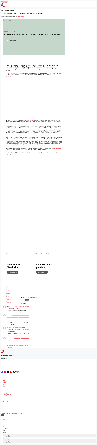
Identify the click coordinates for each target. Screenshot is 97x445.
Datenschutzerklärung (7, 394)
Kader (4, 382)
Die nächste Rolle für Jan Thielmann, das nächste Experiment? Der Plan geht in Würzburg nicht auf (18, 329)
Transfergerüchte (9, 439)
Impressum (5, 393)
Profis (8, 29)
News (5, 29)
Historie (7, 435)
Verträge (7, 441)
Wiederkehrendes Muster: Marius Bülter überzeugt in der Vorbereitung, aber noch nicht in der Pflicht (18, 317)
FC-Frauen (5, 384)
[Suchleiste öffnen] (2, 2)
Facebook (32, 120)
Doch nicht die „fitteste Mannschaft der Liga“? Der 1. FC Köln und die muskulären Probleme (18, 339)
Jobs (4, 386)
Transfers (8, 442)
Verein (4, 432)
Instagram (25, 120)
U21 (4, 383)
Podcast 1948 (6, 424)
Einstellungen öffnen (5, 401)
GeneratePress (19, 413)
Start (4, 380)
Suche (27, 300)
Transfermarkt (6, 438)
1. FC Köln (25, 74)
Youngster (8, 436)
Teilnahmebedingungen (56, 121)
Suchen (22, 298)
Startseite (6, 31)
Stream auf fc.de (57, 148)
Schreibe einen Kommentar (34, 297)
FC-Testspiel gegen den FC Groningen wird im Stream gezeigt (22, 13)
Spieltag (5, 381)
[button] (5, 2)
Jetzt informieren (13, 272)
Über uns (5, 395)
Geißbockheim (9, 434)
